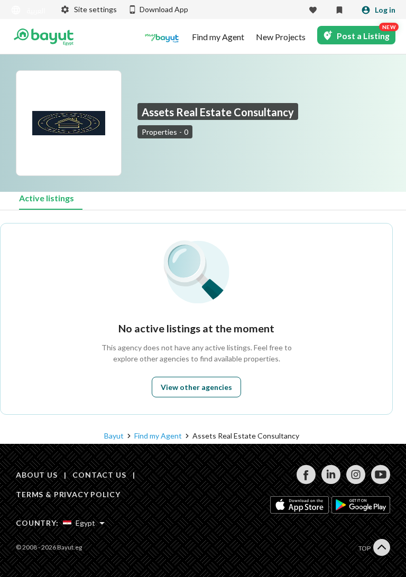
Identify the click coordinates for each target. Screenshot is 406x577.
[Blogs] (161, 37)
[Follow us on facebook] (306, 481)
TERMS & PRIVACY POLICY (68, 494)
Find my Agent (218, 37)
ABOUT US (37, 474)
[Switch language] (29, 10)
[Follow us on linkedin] (330, 481)
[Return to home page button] (44, 37)
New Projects (281, 37)
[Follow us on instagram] (355, 481)
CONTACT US (99, 474)
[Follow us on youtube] (380, 481)
